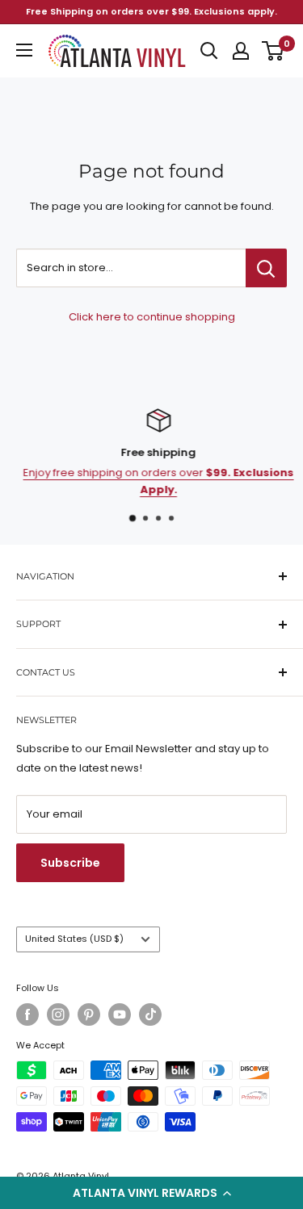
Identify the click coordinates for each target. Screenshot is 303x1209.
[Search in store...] (266, 268)
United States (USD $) (74, 938)
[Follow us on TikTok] (150, 1014)
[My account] (241, 51)
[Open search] (209, 51)
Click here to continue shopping (152, 316)
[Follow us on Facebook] (27, 1014)
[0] (273, 51)
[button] (151, 1193)
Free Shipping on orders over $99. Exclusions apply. (151, 11)
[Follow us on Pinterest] (89, 1014)
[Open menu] (24, 50)
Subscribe (70, 863)
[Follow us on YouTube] (119, 1014)
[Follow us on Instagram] (58, 1014)
